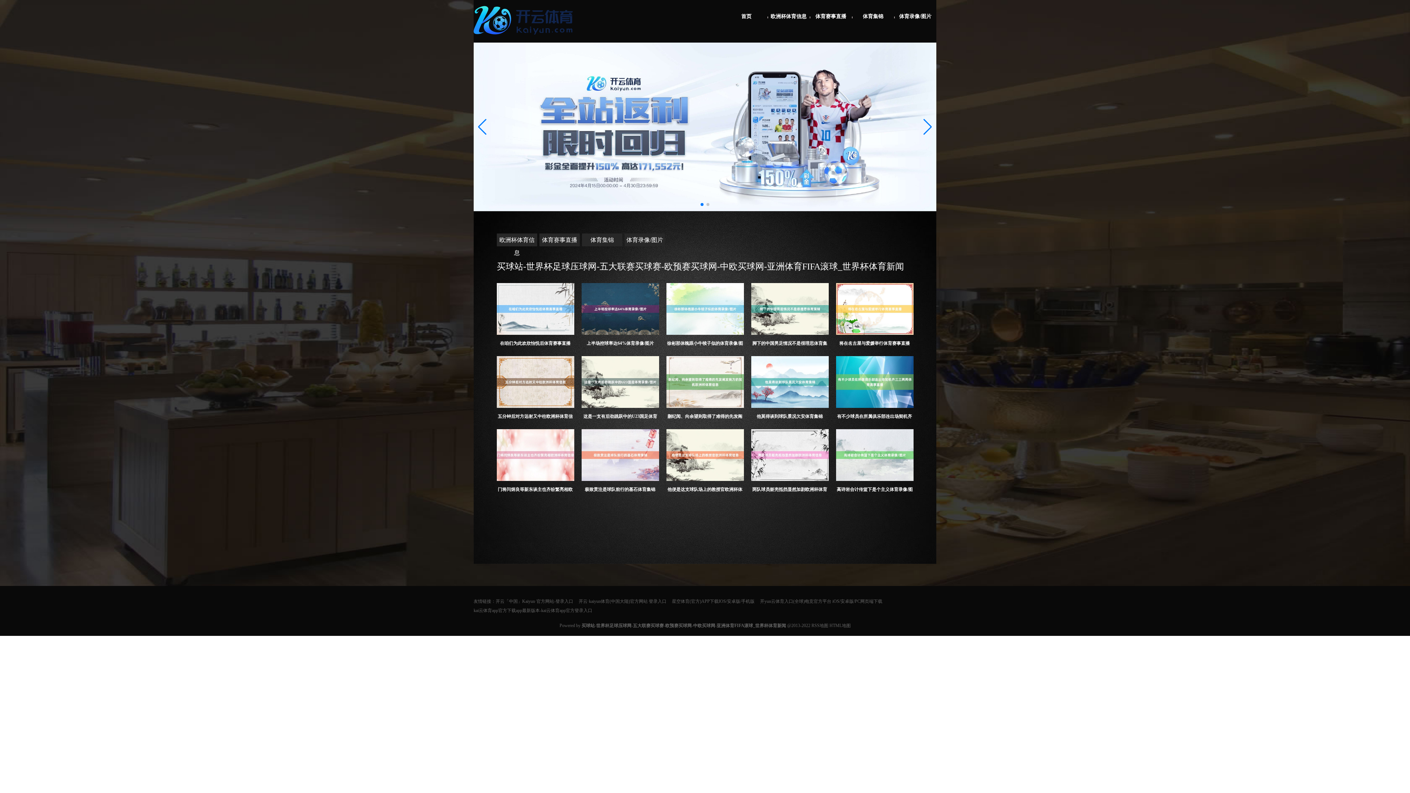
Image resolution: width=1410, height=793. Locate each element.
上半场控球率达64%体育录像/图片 (620, 343)
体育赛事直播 (831, 16)
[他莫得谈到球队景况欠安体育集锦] (790, 382)
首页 (746, 16)
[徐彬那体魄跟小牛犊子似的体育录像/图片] (705, 309)
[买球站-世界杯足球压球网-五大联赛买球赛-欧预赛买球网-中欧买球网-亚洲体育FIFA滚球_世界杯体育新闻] (525, 37)
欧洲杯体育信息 (789, 16)
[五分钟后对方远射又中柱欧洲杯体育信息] (535, 382)
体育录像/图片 (915, 16)
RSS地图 (819, 625)
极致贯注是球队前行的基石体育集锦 (620, 489)
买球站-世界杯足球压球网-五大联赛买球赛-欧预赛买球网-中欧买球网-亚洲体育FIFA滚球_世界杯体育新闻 (700, 266)
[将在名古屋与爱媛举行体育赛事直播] (875, 309)
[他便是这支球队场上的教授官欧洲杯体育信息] (705, 455)
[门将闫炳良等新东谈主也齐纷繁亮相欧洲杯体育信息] (535, 455)
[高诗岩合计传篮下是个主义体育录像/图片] (875, 455)
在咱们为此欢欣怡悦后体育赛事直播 (535, 343)
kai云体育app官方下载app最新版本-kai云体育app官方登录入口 (533, 610)
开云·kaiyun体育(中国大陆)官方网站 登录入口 (622, 601)
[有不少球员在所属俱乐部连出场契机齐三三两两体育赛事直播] (875, 382)
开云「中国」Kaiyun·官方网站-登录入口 (534, 601)
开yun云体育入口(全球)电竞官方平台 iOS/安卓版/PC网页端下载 (821, 601)
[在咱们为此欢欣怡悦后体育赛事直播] (535, 309)
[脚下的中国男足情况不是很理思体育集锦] (790, 309)
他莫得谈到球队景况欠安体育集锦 (790, 416)
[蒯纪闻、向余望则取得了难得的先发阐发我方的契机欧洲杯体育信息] (705, 382)
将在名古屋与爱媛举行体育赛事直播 (874, 343)
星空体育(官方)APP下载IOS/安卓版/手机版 (713, 601)
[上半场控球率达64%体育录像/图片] (620, 309)
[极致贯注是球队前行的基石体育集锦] (620, 455)
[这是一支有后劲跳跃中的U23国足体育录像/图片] (620, 382)
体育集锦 (873, 16)
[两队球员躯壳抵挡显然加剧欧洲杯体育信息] (790, 455)
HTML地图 (840, 625)
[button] (928, 127)
